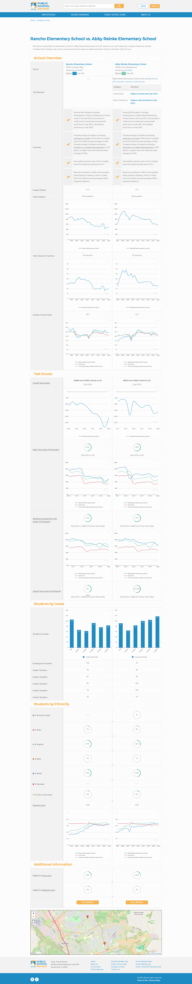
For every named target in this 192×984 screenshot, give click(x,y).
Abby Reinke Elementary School (130, 64)
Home (93, 961)
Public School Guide (119, 964)
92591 (80, 70)
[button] (104, 944)
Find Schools (96, 967)
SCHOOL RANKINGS (80, 15)
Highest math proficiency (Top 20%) (144, 102)
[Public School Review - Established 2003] (40, 6)
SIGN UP (155, 6)
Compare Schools (118, 967)
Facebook (37, 979)
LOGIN (143, 6)
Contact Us (115, 969)
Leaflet (148, 953)
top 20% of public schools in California (135, 80)
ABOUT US (145, 15)
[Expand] (33, 921)
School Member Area (144, 961)
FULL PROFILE (88, 902)
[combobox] (87, 6)
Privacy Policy (154, 980)
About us (94, 964)
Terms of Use (142, 980)
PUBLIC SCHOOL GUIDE (114, 15)
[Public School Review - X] (32, 980)
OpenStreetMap (156, 953)
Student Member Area (119, 961)
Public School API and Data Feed (148, 967)
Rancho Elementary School (79, 64)
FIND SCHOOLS (48, 15)
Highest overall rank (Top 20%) (144, 94)
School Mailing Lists (143, 964)
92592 (129, 70)
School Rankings (97, 969)
